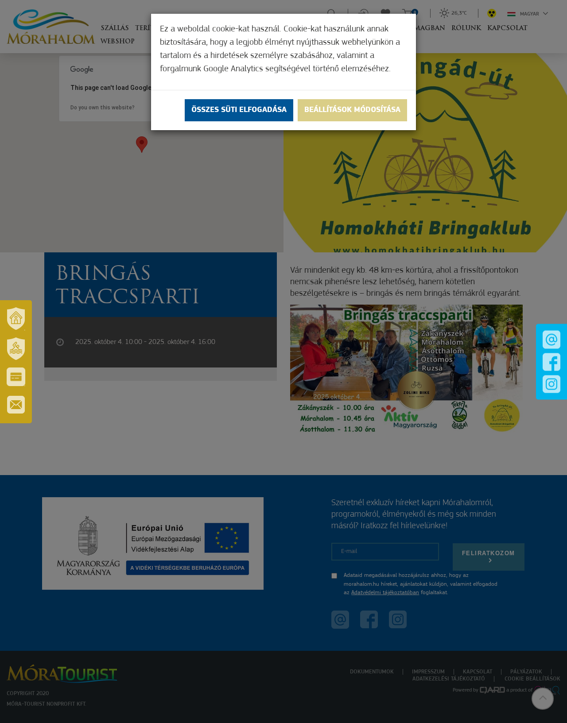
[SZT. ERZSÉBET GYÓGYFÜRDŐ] (16, 348)
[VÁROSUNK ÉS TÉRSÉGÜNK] (16, 318)
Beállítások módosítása (352, 110)
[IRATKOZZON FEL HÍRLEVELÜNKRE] (16, 404)
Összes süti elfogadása (239, 110)
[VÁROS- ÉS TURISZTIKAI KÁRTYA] (16, 376)
